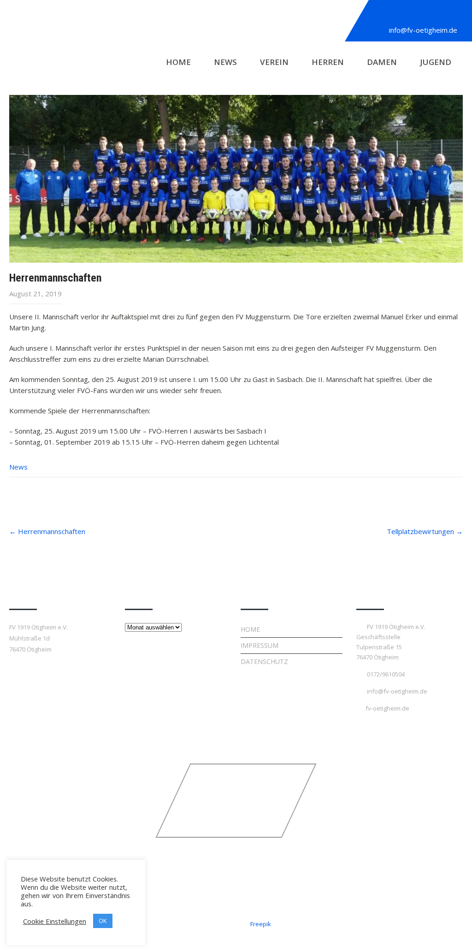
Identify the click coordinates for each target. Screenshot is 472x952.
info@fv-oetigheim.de (423, 30)
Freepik (260, 924)
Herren (328, 62)
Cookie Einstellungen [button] (54, 921)
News (225, 62)
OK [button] (103, 921)
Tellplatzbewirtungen (425, 531)
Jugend (435, 62)
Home (178, 62)
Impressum (259, 645)
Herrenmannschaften (47, 531)
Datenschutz (264, 661)
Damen (382, 62)
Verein (274, 62)
